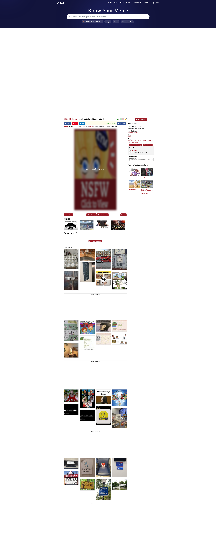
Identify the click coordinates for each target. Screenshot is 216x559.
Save (75, 123)
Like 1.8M (122, 123)
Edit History (147, 145)
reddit (130, 140)
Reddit (130, 136)
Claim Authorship (136, 145)
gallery (91, 126)
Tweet (82, 123)
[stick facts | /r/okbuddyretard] (95, 169)
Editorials (137, 3)
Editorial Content (127, 22)
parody (139, 140)
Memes (116, 22)
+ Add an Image (140, 119)
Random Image (102, 215)
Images (108, 22)
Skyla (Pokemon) (145, 177)
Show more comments (95, 241)
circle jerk (145, 140)
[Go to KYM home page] (60, 3)
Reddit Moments (137, 151)
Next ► (123, 215)
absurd (134, 140)
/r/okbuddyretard (133, 142)
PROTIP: (66, 126)
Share (68, 123)
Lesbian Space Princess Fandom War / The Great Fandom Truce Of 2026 (146, 191)
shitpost (150, 140)
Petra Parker (132, 177)
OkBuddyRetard (70, 119)
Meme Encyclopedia (115, 3)
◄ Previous (68, 215)
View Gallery (91, 215)
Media (128, 3)
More (146, 3)
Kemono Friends (133, 189)
